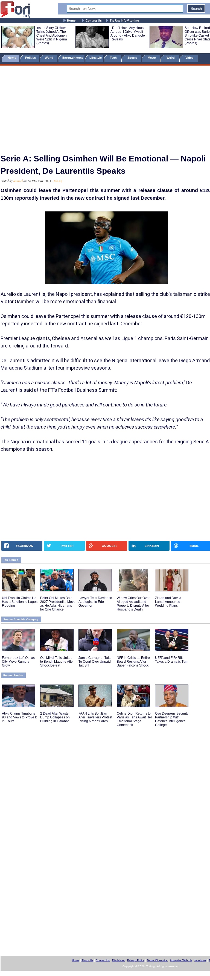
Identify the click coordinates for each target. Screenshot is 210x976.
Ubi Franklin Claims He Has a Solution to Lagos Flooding (19, 602)
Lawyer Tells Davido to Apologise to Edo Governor (95, 602)
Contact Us (94, 20)
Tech (114, 57)
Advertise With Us (181, 960)
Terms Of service (157, 960)
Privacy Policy (135, 960)
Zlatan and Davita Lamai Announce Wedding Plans (168, 602)
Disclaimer (118, 960)
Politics (31, 57)
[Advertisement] (105, 107)
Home (71, 20)
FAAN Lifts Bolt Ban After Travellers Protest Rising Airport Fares (95, 717)
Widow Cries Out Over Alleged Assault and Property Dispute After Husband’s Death (133, 603)
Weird (171, 57)
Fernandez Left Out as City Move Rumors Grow (18, 661)
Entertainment (72, 57)
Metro (152, 57)
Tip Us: (124, 20)
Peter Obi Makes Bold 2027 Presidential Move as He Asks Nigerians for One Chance (57, 603)
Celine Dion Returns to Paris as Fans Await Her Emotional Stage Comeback (134, 719)
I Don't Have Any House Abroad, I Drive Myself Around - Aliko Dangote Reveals (127, 33)
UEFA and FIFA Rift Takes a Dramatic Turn (171, 660)
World (49, 57)
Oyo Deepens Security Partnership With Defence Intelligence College (171, 719)
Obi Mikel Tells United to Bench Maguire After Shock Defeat (57, 661)
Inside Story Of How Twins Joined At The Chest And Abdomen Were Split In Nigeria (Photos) (51, 35)
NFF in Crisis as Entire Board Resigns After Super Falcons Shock (133, 661)
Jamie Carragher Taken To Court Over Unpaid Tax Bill (95, 661)
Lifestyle (95, 57)
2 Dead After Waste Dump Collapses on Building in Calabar (55, 717)
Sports (132, 57)
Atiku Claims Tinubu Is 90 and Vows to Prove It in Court (19, 717)
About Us (87, 960)
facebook (200, 960)
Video (190, 57)
